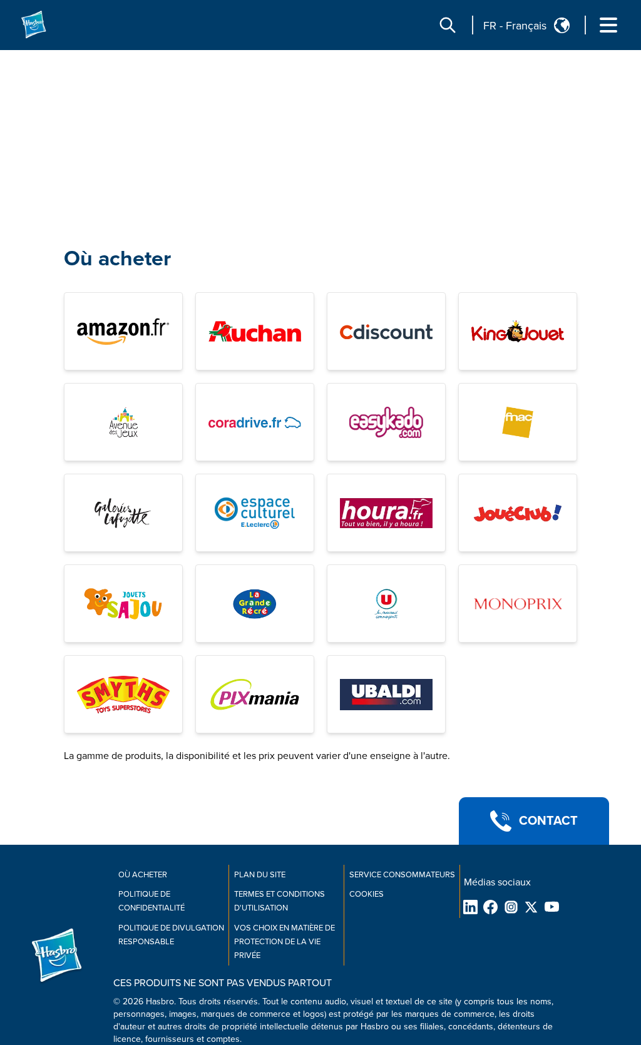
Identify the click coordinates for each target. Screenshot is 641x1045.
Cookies (366, 894)
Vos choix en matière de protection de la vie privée (284, 942)
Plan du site (259, 875)
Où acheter (117, 259)
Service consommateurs (402, 875)
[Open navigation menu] (608, 25)
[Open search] (447, 25)
